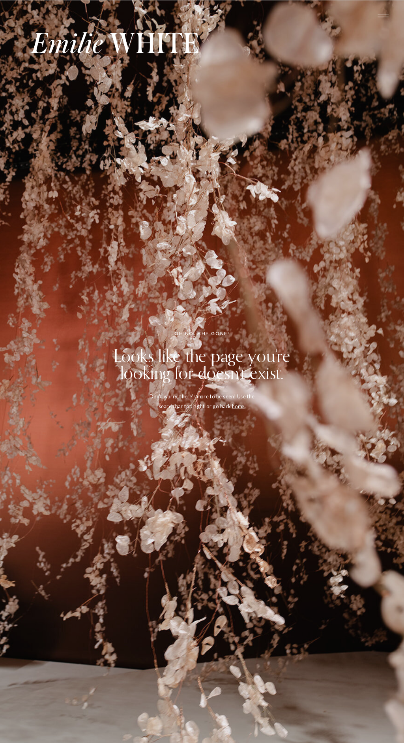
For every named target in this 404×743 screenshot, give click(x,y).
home (238, 406)
